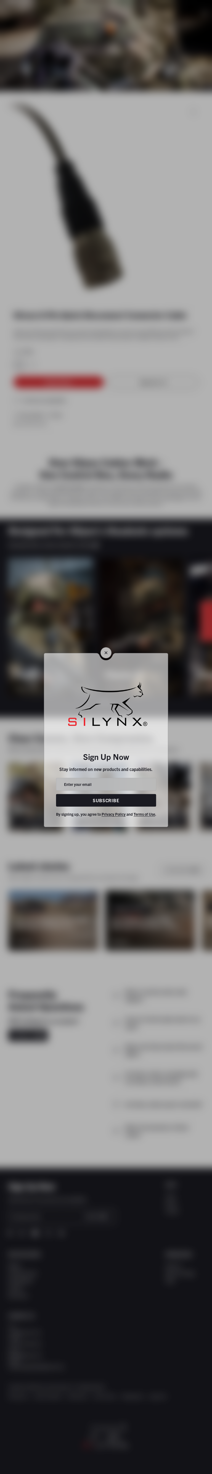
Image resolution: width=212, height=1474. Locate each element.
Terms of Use (144, 814)
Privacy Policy (114, 814)
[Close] (106, 652)
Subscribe (106, 800)
